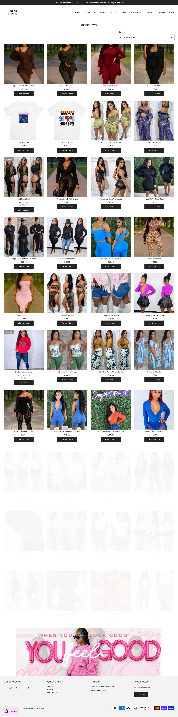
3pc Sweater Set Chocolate (23, 86)
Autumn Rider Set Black (67, 259)
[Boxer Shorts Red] (111, 466)
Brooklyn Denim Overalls (67, 548)
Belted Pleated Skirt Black (154, 315)
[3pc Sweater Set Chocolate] (24, 64)
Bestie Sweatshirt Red (23, 372)
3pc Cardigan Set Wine (111, 86)
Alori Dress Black (23, 199)
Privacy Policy (52, 692)
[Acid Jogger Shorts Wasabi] (111, 121)
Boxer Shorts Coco (67, 488)
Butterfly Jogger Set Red (110, 607)
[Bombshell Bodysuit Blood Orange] (111, 410)
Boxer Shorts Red (110, 488)
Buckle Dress (24, 607)
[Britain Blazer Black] (154, 466)
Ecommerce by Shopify (36, 708)
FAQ (117, 13)
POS (24, 708)
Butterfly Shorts (154, 607)
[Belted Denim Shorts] (111, 293)
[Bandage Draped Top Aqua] (111, 237)
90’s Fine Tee (24, 142)
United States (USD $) (130, 13)
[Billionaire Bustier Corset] (67, 350)
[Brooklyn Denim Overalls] (67, 526)
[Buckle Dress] (24, 586)
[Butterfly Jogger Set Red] (111, 586)
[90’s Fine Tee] (24, 121)
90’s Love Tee (67, 142)
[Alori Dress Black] (24, 177)
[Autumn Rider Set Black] (67, 237)
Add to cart (23, 556)
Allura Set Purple (154, 142)
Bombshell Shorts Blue (23, 488)
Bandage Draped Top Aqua (111, 259)
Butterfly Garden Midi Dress (67, 607)
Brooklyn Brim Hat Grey (24, 548)
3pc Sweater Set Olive (67, 86)
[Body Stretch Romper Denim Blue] (67, 410)
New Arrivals (99, 13)
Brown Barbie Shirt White (110, 548)
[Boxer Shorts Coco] (67, 466)
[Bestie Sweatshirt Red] (24, 350)
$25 (110, 13)
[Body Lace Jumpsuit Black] (24, 410)
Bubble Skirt (154, 548)
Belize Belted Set (154, 259)
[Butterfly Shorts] (154, 586)
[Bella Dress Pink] (24, 293)
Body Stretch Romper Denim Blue (67, 431)
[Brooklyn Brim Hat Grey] (24, 526)
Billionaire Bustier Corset (67, 372)
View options (23, 94)
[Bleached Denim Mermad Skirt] (111, 350)
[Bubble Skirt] (154, 526)
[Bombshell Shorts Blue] (24, 466)
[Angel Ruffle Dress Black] (154, 177)
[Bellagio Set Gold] (67, 293)
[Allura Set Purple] (154, 121)
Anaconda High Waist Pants (67, 199)
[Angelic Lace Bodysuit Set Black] (24, 237)
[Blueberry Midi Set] (154, 350)
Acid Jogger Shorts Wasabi (111, 142)
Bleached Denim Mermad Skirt (111, 372)
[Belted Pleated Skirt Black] (154, 293)
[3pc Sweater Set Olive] (67, 64)
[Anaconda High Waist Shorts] (111, 177)
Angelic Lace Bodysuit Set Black (24, 259)
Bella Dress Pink (24, 315)
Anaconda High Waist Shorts (111, 199)
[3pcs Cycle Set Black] (154, 64)
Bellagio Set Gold (67, 315)
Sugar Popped (13, 13)
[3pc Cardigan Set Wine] (111, 64)
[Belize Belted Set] (154, 237)
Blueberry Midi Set (154, 372)
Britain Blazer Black (154, 488)
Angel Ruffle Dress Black (154, 199)
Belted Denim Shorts (111, 315)
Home (77, 13)
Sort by (121, 32)
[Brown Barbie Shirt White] (111, 526)
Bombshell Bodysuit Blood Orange (111, 431)
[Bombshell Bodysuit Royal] (154, 410)
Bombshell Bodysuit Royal (154, 431)
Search (50, 686)
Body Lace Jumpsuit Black (23, 431)
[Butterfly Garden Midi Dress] (67, 586)
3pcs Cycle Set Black (154, 86)
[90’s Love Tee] (67, 121)
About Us (50, 689)
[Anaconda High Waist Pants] (67, 177)
